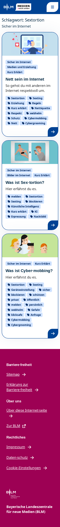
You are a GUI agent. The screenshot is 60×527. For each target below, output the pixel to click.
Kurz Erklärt (14, 72)
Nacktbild (39, 216)
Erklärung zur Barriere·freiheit (19, 387)
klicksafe (16, 315)
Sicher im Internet (19, 62)
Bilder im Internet (18, 175)
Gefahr (35, 310)
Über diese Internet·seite (26, 410)
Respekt (16, 113)
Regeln (36, 103)
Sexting (37, 98)
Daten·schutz (17, 457)
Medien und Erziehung (21, 67)
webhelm (35, 113)
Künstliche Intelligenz (24, 206)
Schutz (15, 118)
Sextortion (17, 98)
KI (35, 211)
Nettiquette (42, 108)
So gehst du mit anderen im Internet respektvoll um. (28, 88)
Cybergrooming (35, 123)
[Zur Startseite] (17, 7)
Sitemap (13, 374)
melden (15, 196)
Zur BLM (13, 425)
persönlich (35, 304)
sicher (46, 290)
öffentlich (32, 299)
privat (14, 299)
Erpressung (17, 216)
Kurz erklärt (18, 108)
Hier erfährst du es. (21, 188)
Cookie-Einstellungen (23, 467)
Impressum (15, 446)
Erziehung (17, 103)
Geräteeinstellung (22, 290)
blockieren (35, 201)
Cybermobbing (36, 118)
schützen (38, 294)
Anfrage (35, 315)
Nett (13, 123)
